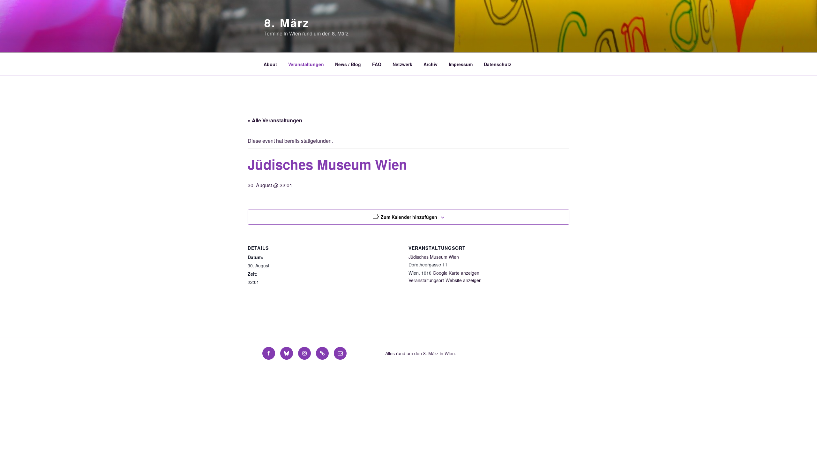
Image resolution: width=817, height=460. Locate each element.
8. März (287, 22)
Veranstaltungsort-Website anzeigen (445, 280)
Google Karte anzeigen (456, 273)
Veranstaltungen (306, 64)
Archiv (430, 64)
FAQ (376, 64)
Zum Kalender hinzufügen (409, 217)
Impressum (461, 64)
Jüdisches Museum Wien (433, 257)
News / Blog (348, 64)
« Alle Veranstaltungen (275, 120)
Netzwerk (402, 64)
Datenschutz (497, 64)
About (270, 64)
